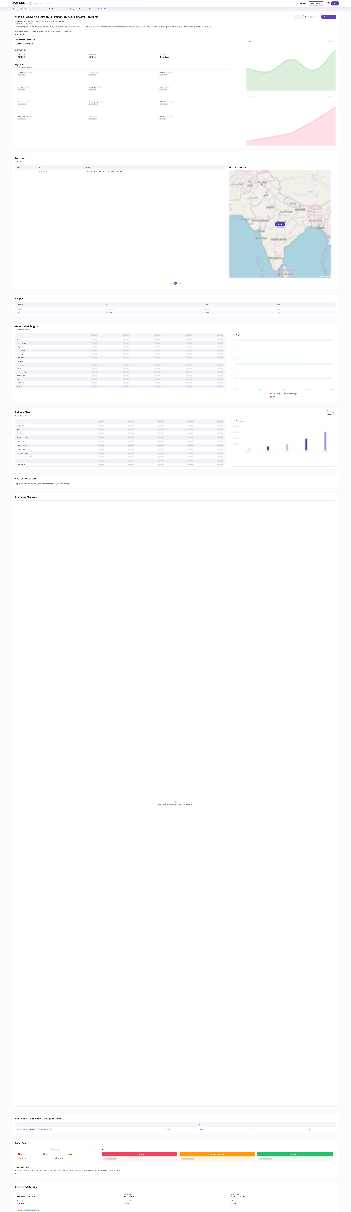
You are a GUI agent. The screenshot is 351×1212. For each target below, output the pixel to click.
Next (180, 283)
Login (335, 3)
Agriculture (31, 21)
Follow (298, 17)
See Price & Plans (316, 3)
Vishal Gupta (108, 312)
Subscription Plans (311, 17)
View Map (280, 224)
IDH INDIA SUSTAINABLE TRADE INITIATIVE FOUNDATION (34, 1129)
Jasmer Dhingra (109, 309)
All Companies (18, 21)
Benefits (303, 3)
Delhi (25, 21)
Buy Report (330, 17)
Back (170, 283)
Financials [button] (62, 9)
